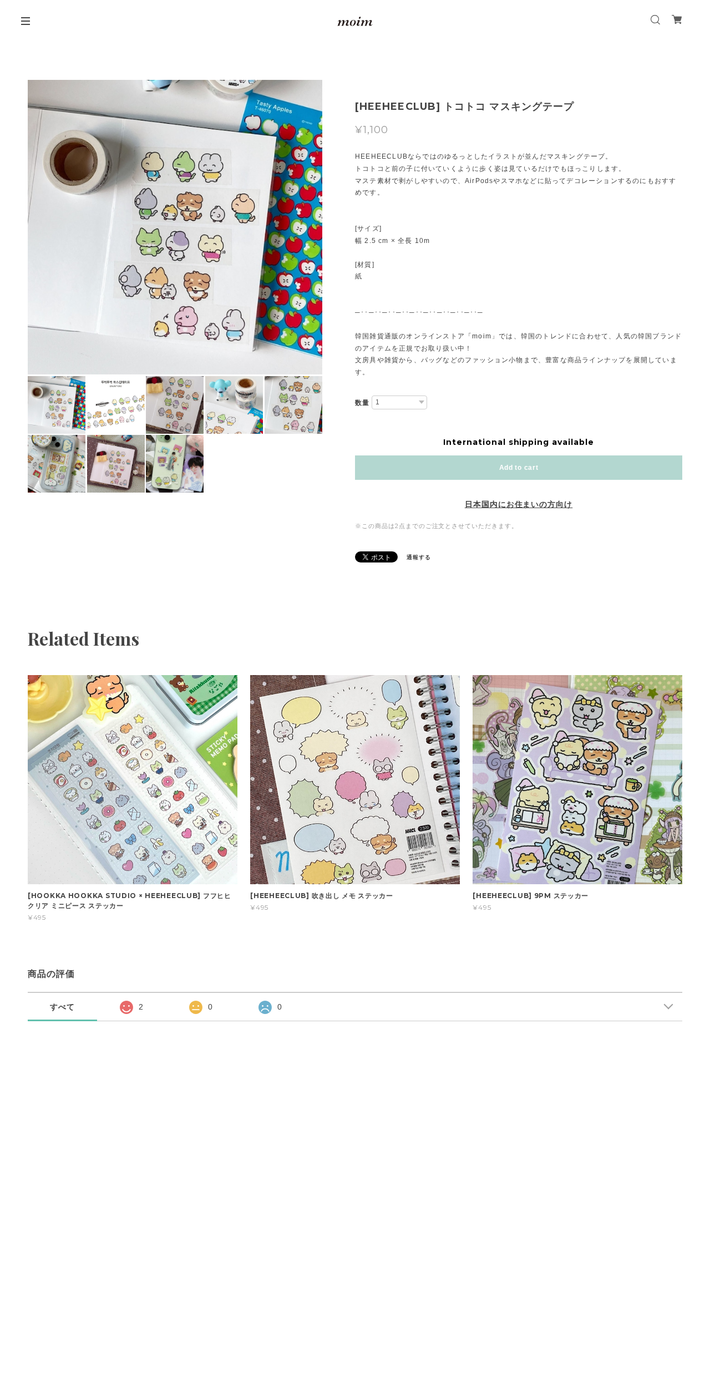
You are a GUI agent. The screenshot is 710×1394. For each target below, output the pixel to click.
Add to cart (519, 468)
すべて (62, 1006)
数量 (362, 403)
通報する (419, 557)
